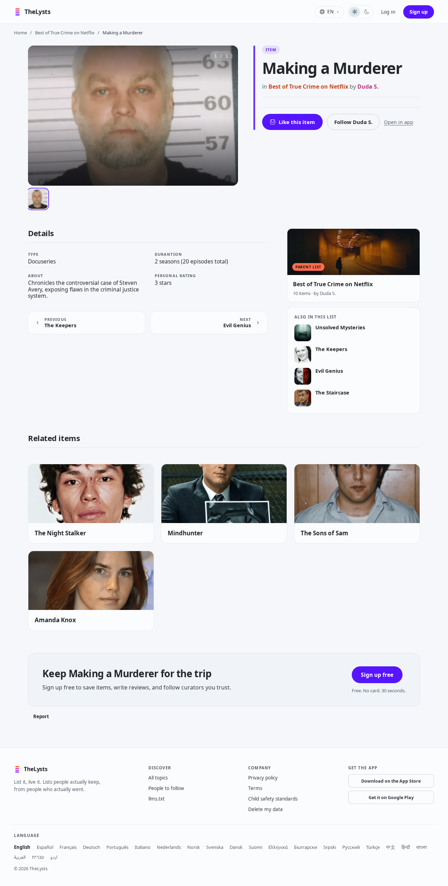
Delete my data (265, 809)
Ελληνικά (278, 847)
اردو (53, 857)
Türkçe (373, 847)
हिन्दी (405, 847)
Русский (351, 847)
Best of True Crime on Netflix (64, 32)
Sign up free (377, 675)
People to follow (166, 788)
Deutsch (91, 847)
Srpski (329, 847)
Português (117, 847)
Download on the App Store (391, 781)
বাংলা (421, 847)
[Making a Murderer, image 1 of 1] (38, 199)
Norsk (193, 847)
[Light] (354, 12)
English (22, 847)
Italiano (142, 847)
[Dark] (366, 12)
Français (68, 847)
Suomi (255, 847)
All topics (158, 778)
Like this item (297, 121)
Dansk (236, 847)
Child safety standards (273, 799)
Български (305, 847)
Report (41, 716)
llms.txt (156, 799)
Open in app (398, 122)
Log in (388, 11)
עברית (38, 857)
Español (45, 847)
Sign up (419, 11)
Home (20, 32)
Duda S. (368, 86)
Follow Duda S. (353, 121)
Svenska (214, 847)
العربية (20, 857)
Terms (255, 788)
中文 (390, 847)
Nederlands (169, 847)
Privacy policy (263, 778)
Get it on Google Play (391, 798)
